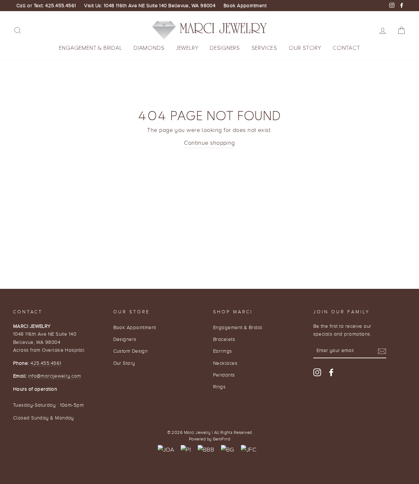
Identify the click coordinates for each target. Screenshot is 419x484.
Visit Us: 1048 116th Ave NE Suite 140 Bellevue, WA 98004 (149, 5)
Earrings (222, 351)
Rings (219, 386)
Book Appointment (245, 5)
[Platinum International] (186, 450)
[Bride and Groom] (227, 450)
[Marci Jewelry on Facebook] (331, 372)
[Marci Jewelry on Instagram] (317, 372)
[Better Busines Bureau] (206, 450)
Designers (225, 48)
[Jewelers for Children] (248, 450)
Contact (346, 48)
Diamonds (149, 48)
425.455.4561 (45, 363)
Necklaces (225, 363)
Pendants (224, 375)
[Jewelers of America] (166, 450)
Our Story (305, 48)
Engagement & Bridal (90, 48)
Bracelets (224, 339)
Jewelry (187, 48)
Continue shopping (209, 143)
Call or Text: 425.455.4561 (46, 5)
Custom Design (130, 351)
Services (264, 48)
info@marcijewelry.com (54, 376)
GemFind (221, 439)
